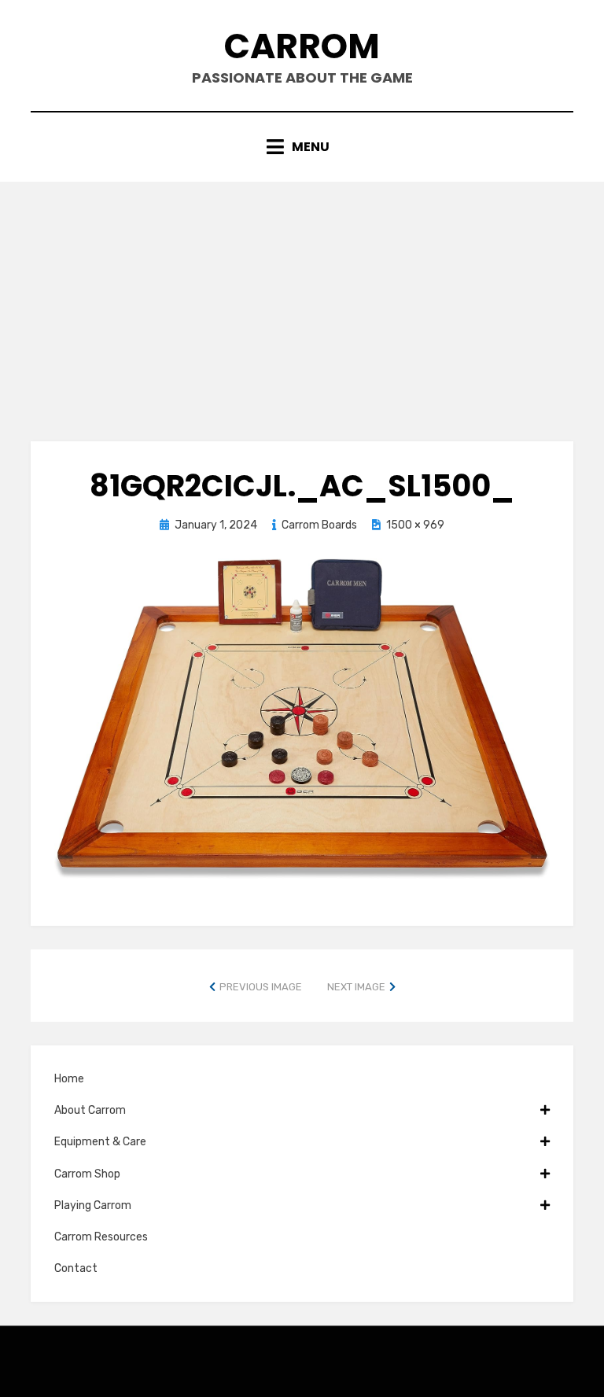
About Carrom (90, 1110)
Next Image (356, 987)
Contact (76, 1268)
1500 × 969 (415, 525)
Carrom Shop (87, 1174)
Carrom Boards (319, 525)
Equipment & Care (100, 1141)
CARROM (302, 46)
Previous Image (260, 987)
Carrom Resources (101, 1237)
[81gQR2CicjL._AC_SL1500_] (302, 717)
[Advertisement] (302, 300)
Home (69, 1079)
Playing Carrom (92, 1205)
